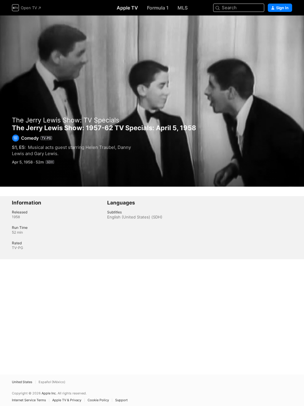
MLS (183, 8)
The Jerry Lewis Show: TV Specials (65, 120)
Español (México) (52, 382)
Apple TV (127, 8)
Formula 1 (158, 8)
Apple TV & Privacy (66, 400)
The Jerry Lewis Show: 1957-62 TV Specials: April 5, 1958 (152, 101)
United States (22, 382)
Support (121, 400)
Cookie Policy (98, 400)
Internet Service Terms (29, 400)
